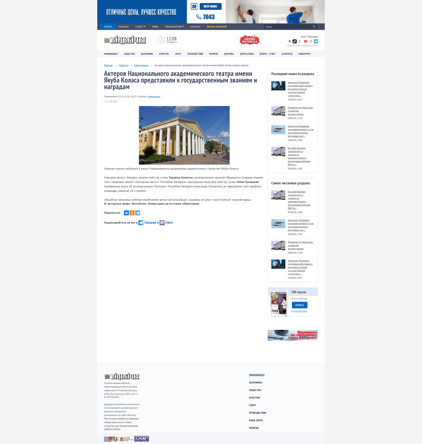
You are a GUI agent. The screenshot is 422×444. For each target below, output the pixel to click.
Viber (168, 222)
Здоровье (229, 53)
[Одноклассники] (132, 212)
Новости (123, 65)
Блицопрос (305, 53)
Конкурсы (287, 53)
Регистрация (313, 36)
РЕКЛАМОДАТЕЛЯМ (173, 26)
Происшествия (195, 53)
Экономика (147, 53)
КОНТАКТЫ (195, 26)
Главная (108, 65)
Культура (164, 53)
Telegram (150, 222)
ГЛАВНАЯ (108, 26)
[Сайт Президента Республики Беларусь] (111, 441)
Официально (111, 53)
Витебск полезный (216, 26)
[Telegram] (137, 212)
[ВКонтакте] (126, 212)
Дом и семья (246, 53)
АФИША (155, 26)
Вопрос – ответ (268, 53)
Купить (299, 305)
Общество (129, 53)
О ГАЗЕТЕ (139, 26)
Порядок (108, 404)
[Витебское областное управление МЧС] (141, 441)
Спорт (178, 53)
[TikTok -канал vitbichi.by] (295, 42)
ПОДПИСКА (124, 26)
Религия (213, 53)
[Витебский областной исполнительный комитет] (126, 441)
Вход (303, 36)
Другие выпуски (299, 311)
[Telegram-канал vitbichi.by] (316, 42)
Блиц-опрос (256, 420)
